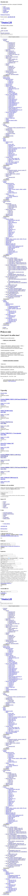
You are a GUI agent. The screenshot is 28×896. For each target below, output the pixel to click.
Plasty (7, 143)
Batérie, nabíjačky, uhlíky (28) (14, 308)
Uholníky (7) (11, 227)
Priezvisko (3, 566)
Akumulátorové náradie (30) (14, 306)
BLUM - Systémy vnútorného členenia (14, 288)
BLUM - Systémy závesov (11, 265)
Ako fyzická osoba (13, 558)
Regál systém (8, 175)
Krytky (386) (11, 144)
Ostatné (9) (10, 69)
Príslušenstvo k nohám (10, 133)
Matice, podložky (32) (12, 59)
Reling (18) (10, 211)
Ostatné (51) (10, 81)
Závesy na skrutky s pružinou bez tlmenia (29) (17, 268)
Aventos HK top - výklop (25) (14, 261)
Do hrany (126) (11, 184)
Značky (4, 506)
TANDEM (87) (11, 287)
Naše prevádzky (6, 7)
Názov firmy (3, 559)
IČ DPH (5, 563)
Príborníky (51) (11, 153)
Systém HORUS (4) (12, 105)
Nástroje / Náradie (9, 219)
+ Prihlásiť (3, 494)
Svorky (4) (10, 224)
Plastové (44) (11, 131)
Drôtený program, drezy (11, 209)
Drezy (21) (10, 212)
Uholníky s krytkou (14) (13, 171)
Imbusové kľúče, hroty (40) (14, 220)
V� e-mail (3, 591)
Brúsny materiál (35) (12, 222)
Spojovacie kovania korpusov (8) (15, 295)
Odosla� (3, 594)
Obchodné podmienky (7, 512)
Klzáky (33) (10, 152)
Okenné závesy (9, 85)
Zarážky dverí (8, 254)
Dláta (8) (10, 230)
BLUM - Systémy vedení (11, 286)
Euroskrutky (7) (11, 45)
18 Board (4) (11, 115)
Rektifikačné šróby (9, 135)
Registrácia (7, 14)
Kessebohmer (8, 203)
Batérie (7, 302)
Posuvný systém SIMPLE (11, 112)
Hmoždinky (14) (11, 62)
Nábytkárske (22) (11, 52)
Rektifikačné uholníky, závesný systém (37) (17, 170)
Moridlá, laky (8, 242)
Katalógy (5, 515)
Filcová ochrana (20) (12, 154)
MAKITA (8, 305)
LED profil (8, 314)
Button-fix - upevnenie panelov (12, 74)
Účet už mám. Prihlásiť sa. (6, 583)
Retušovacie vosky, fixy (11, 243)
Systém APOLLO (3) (12, 99)
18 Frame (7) (11, 114)
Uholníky (8, 169)
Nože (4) (10, 235)
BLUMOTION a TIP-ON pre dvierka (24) (17, 275)
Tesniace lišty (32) (12, 151)
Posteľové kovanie (9, 70)
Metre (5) (10, 223)
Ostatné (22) (10, 156)
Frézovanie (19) (11, 250)
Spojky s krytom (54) (12, 148)
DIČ (1, 562)
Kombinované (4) (12, 53)
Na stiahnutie (6, 517)
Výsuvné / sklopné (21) (13, 196)
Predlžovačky (8, 322)
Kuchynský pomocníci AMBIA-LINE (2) (17, 289)
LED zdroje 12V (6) (12, 319)
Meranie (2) (10, 253)
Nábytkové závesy (9, 79)
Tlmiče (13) (10, 146)
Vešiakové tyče (9, 197)
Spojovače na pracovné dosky (12, 56)
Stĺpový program (9, 215)
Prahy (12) (10, 160)
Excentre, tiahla (9, 55)
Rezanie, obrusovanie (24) (13, 247)
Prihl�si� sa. (4, 593)
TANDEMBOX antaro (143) (14, 281)
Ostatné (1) (10, 116)
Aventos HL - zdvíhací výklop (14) (15, 260)
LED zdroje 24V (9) (12, 320)
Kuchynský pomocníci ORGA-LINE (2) (16, 290)
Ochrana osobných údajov (8, 513)
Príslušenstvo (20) (12, 315)
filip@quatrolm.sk (12, 381)
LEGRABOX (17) (12, 277)
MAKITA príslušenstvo (10, 244)
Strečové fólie (8, 241)
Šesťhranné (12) (11, 48)
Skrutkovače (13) (11, 229)
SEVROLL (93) (11, 92)
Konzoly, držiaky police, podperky (13, 173)
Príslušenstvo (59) (12, 321)
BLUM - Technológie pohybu (12, 292)
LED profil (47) (11, 316)
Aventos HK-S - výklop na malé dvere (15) (17, 262)
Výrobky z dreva (9, 157)
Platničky (8, 63)
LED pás (7, 309)
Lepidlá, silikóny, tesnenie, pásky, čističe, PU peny (16, 238)
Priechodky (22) (11, 145)
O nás (4, 6)
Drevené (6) (10, 188)
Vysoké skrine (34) (12, 204)
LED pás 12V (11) (12, 310)
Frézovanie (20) (11, 231)
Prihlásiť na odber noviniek (12, 569)
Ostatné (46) (10, 208)
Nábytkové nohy (9, 130)
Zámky (7, 176)
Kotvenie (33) (11, 68)
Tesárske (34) (11, 47)
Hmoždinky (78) (11, 67)
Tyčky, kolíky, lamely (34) (13, 158)
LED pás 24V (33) (12, 312)
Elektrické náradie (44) (13, 307)
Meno (2, 565)
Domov (4, 327)
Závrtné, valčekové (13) (13, 61)
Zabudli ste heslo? (4, 546)
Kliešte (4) (10, 234)
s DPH (2, 30)
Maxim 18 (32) (11, 98)
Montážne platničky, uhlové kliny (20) (16, 274)
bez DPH (6, 30)
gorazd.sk (8, 534)
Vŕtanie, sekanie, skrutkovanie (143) (15, 246)
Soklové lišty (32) (12, 150)
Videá (4, 516)
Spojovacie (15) (11, 46)
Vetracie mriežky (9, 164)
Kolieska (7, 134)
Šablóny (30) (11, 233)
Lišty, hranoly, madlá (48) (13, 161)
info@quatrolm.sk (4, 528)
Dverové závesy (9, 84)
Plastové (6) (10, 185)
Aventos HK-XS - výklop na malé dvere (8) (17, 263)
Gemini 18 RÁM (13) (12, 108)
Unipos (7, 119)
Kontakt (4, 10)
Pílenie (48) (10, 249)
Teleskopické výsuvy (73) (13, 88)
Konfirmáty (8, 49)
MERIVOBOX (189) (12, 284)
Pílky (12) (10, 228)
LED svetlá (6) (11, 313)
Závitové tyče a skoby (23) (13, 54)
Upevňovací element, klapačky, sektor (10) (17, 147)
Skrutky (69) (11, 66)
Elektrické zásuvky (10, 303)
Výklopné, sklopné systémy (11, 120)
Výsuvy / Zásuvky (9, 86)
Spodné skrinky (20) (12, 205)
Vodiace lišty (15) (12, 87)
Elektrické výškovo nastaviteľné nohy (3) (16, 127)
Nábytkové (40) (11, 177)
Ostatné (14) (10, 73)
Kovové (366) (11, 186)
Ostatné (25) (10, 106)
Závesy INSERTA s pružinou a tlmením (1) (17, 266)
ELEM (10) (10, 82)
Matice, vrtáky (9, 58)
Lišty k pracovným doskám (11, 163)
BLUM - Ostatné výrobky (11, 294)
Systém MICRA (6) (12, 100)
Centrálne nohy (9, 128)
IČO (1, 560)
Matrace (7, 237)
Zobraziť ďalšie (4, 393)
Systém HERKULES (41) (13, 102)
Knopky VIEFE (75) (12, 192)
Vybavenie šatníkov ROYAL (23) (15, 109)
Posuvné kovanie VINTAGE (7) (15, 107)
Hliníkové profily (9, 141)
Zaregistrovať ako (4, 558)
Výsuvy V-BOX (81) (12, 93)
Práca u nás (5, 12)
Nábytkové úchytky (10, 183)
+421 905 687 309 (11, 16)
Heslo (2, 544)
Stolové (7, 126)
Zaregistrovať (3, 584)
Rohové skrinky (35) (12, 207)
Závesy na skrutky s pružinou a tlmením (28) (17, 267)
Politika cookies (6, 518)
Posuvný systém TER (10, 118)
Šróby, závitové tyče (10, 50)
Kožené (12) (10, 191)
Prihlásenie (3, 14)
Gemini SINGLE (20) (12, 111)
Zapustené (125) (11, 42)
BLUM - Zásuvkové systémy (12, 276)
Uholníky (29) (11, 172)
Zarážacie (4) (11, 60)
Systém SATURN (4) (12, 103)
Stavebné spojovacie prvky (11, 72)
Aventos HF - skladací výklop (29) (15, 259)
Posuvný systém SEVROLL (11, 94)
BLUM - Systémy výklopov (11, 257)
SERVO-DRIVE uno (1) (13, 293)
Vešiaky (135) (11, 195)
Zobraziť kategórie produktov (14, 36)
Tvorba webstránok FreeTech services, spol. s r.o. (11, 535)
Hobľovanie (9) (11, 248)
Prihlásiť (2, 547)
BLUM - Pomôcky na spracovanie (13, 296)
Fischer (7, 65)
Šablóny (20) (11, 297)
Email (2, 543)
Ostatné (7, 121)
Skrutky (7, 41)
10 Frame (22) (11, 113)
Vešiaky (7, 193)
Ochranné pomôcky (10, 240)
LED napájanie (9, 318)
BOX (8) (10, 89)
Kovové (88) (11, 132)
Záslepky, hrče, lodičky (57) (14, 159)
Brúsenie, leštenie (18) (13, 251)
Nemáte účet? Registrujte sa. (14, 546)
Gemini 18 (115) (11, 96)
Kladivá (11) (10, 236)
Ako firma (21, 558)
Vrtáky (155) (11, 221)
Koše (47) (10, 210)
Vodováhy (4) (11, 226)
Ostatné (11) (10, 91)
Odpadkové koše (9, 214)
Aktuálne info (6, 11)
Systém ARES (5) (12, 101)
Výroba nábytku (6, 9)
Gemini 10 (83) (11, 95)
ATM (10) (10, 80)
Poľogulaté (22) (11, 43)
